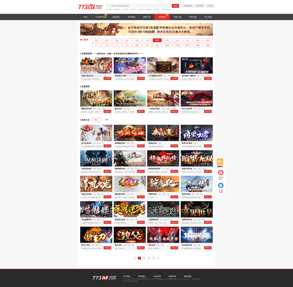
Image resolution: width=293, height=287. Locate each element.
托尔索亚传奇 (187, 245)
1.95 (127, 45)
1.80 (106, 45)
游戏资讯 (116, 17)
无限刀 (187, 45)
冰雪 (147, 40)
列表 (106, 120)
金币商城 (131, 17)
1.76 (96, 45)
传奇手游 (193, 17)
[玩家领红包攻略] (221, 172)
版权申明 (172, 276)
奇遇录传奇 (152, 143)
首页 (85, 17)
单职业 (167, 45)
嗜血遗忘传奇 (120, 194)
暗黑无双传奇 (187, 169)
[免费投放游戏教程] (221, 185)
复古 (96, 40)
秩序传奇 (151, 245)
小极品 (207, 45)
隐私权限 (187, 276)
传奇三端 (177, 17)
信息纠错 (157, 276)
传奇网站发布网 (166, 9)
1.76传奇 (125, 9)
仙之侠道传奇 (86, 143)
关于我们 (126, 276)
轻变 (157, 45)
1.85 (116, 45)
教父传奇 (118, 245)
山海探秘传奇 (153, 220)
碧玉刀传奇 (85, 245)
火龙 (106, 40)
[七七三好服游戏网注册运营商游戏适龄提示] (220, 162)
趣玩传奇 (118, 109)
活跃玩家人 (221, 178)
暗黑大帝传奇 (187, 143)
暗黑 (157, 40)
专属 (197, 40)
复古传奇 (156, 9)
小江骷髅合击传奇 (155, 76)
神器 (207, 40)
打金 (177, 40)
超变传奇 (148, 9)
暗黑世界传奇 (187, 220)
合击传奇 (141, 9)
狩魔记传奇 (152, 194)
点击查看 (107, 78)
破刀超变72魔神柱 (189, 76)
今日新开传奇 (100, 17)
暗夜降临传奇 (120, 169)
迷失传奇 (133, 9)
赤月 (167, 40)
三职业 (177, 45)
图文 (96, 120)
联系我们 (142, 276)
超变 (137, 45)
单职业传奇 (117, 9)
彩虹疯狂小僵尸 (121, 76)
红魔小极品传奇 (87, 76)
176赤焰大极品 (154, 109)
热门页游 (208, 17)
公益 (187, 40)
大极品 (197, 45)
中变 (147, 45)
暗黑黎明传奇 (120, 143)
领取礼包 (107, 146)
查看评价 (107, 111)
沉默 (116, 40)
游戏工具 (147, 17)
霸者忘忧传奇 (86, 109)
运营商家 (221, 191)
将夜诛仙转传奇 (154, 169)
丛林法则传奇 (86, 169)
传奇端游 (162, 17)
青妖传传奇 (186, 194)
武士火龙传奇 (187, 109)
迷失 (137, 40)
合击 (127, 40)
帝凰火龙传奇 (86, 194)
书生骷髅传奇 (86, 220)
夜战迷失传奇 (120, 220)
